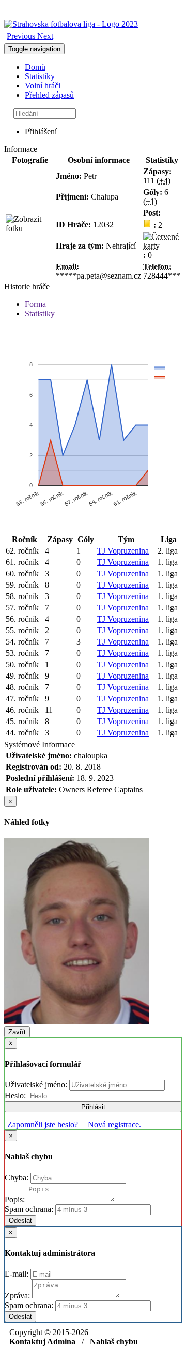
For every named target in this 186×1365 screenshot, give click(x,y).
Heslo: (16, 1095)
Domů (35, 67)
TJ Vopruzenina (123, 550)
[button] (22, 36)
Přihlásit (93, 1107)
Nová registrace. (114, 1124)
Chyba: (17, 1177)
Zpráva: (18, 1295)
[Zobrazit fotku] (30, 223)
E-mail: (17, 1273)
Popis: (16, 1199)
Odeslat (20, 1220)
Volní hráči (42, 85)
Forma (35, 304)
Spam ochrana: (29, 1209)
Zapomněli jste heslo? (42, 1124)
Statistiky (40, 76)
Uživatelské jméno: (37, 1084)
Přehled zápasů (49, 94)
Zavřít (17, 1032)
